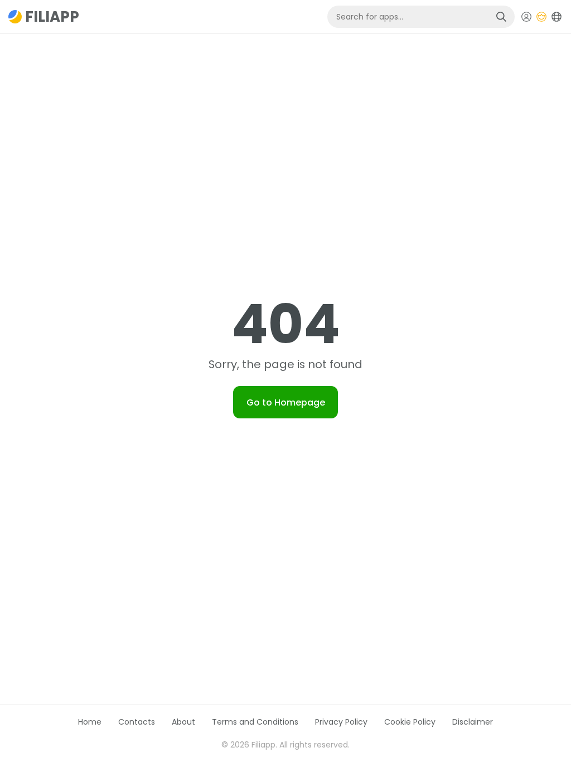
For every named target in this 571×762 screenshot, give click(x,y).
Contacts (136, 721)
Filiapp (52, 17)
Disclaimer (472, 721)
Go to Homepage (285, 402)
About (183, 721)
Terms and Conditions (255, 721)
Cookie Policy (409, 721)
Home (89, 721)
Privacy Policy (341, 721)
